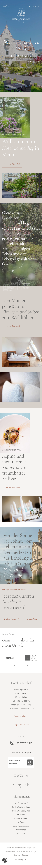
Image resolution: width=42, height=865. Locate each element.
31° (27, 784)
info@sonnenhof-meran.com (21, 708)
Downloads (21, 829)
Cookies (17, 855)
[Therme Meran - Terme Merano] (22, 658)
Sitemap (25, 855)
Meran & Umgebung (21, 826)
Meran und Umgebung (13, 572)
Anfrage (7, 6)
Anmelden (32, 619)
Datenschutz (10, 851)
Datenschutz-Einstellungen (26, 851)
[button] (5, 860)
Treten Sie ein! (12, 164)
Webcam (21, 833)
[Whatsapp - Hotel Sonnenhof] (24, 743)
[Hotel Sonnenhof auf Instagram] (12, 743)
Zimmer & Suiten (21, 818)
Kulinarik (21, 814)
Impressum (31, 848)
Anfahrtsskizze (21, 724)
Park (24, 238)
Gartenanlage (13, 264)
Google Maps (21, 715)
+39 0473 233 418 (23, 701)
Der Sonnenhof (21, 803)
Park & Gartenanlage (21, 807)
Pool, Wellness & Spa (21, 810)
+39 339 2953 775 (23, 704)
